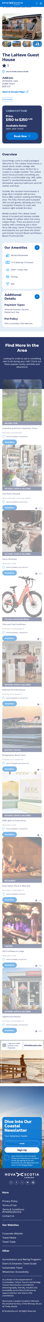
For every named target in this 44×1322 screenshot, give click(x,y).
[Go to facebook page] (16, 1182)
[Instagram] (4, 1047)
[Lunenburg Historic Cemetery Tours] (22, 400)
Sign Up (22, 1150)
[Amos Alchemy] (22, 531)
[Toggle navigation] (41, 3)
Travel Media (9, 1237)
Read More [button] (9, 442)
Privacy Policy (27, 1164)
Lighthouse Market (11, 1016)
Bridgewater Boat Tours (14, 755)
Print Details (7, 99)
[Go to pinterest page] (33, 1182)
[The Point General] (22, 465)
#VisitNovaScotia (33, 1045)
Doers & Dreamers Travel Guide (19, 1263)
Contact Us (8, 1216)
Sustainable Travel (12, 1267)
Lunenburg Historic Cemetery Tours (19, 428)
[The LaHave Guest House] (22, 27)
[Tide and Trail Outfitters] (22, 596)
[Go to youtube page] (27, 1182)
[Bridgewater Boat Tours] (22, 727)
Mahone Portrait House (13, 689)
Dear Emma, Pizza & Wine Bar (16, 885)
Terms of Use (9, 1205)
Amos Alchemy (9, 559)
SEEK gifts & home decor (14, 820)
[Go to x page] (22, 1182)
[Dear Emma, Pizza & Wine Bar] (22, 858)
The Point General (11, 493)
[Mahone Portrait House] (22, 662)
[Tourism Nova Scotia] (12, 3)
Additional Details (13, 296)
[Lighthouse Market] (22, 988)
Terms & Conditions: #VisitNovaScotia (13, 1210)
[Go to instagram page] (11, 1182)
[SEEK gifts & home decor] (22, 792)
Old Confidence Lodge (13, 951)
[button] (37, 3)
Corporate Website (12, 1233)
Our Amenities (16, 247)
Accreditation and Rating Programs (21, 1259)
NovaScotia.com (11, 1310)
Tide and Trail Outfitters (14, 624)
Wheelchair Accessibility (15, 1272)
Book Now (20, 136)
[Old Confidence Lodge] (22, 923)
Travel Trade (9, 1242)
